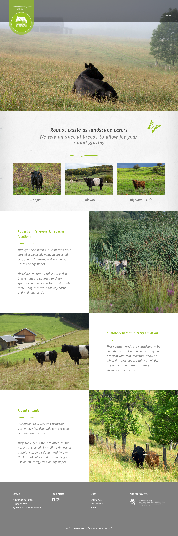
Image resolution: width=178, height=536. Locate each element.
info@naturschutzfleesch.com (27, 507)
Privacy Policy (97, 503)
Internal (94, 507)
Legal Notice (96, 499)
